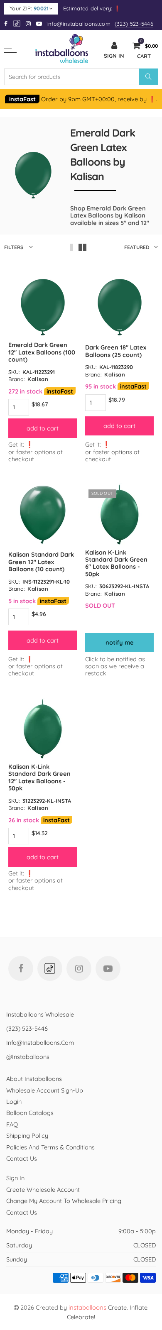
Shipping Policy (27, 1135)
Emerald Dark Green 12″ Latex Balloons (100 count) (41, 352)
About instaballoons (34, 1079)
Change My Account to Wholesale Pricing (63, 1201)
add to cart (43, 428)
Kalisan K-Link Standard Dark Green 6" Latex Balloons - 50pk (116, 563)
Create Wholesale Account (43, 1189)
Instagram (78, 968)
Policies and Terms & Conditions (50, 1147)
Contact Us (21, 1158)
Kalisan (38, 379)
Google (17, 23)
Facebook (20, 968)
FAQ (12, 1124)
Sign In (15, 1178)
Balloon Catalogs (30, 1113)
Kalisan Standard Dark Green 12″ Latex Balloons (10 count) (41, 561)
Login (14, 1101)
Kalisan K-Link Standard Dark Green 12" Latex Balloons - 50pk (39, 777)
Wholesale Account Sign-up (44, 1090)
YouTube (108, 968)
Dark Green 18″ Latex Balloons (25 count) (115, 350)
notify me (120, 642)
